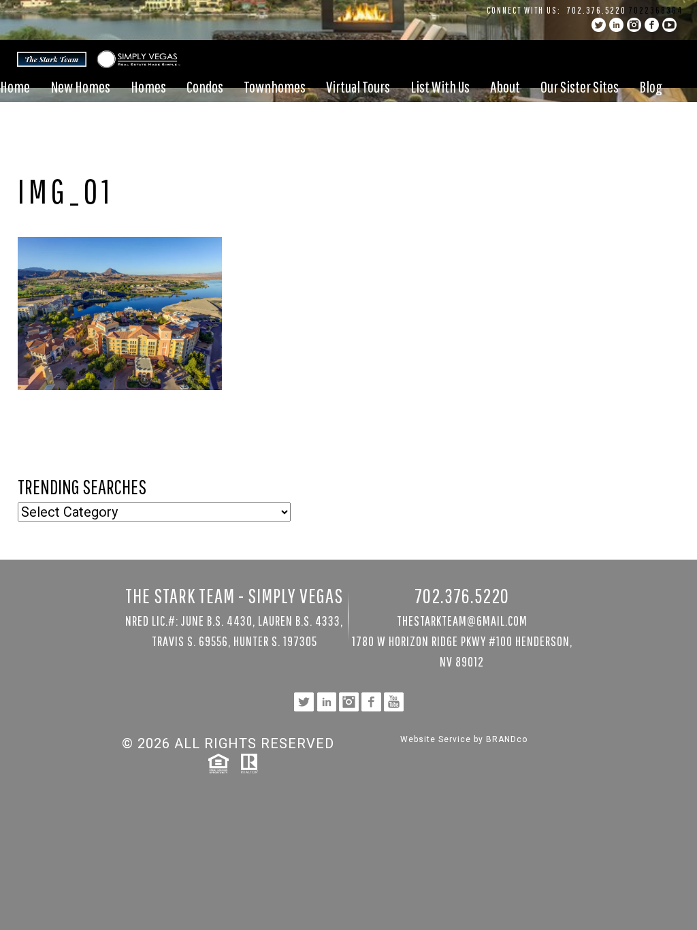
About (505, 86)
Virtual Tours (358, 86)
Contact (19, 123)
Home (15, 86)
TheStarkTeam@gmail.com (462, 620)
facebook (652, 25)
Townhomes (275, 86)
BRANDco (507, 739)
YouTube (669, 25)
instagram (634, 25)
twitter (598, 25)
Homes (148, 86)
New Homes (80, 86)
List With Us (440, 86)
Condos (205, 86)
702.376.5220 (596, 10)
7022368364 (656, 10)
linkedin (616, 25)
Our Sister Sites (579, 86)
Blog (650, 86)
